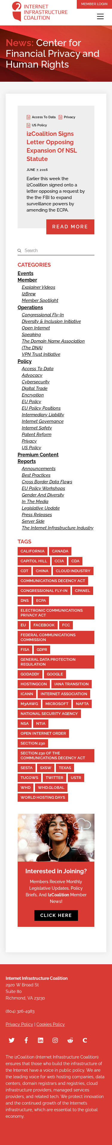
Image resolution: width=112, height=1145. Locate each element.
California (33, 551)
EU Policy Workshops (43, 488)
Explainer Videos (38, 287)
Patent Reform (36, 434)
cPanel (82, 590)
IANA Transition (71, 684)
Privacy (69, 117)
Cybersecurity (36, 382)
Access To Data (44, 117)
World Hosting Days (43, 797)
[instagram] (56, 1039)
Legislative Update (41, 508)
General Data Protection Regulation (48, 661)
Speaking (31, 334)
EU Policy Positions (41, 408)
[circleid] (85, 1039)
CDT (24, 571)
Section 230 (33, 743)
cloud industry (73, 571)
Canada (60, 551)
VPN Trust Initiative (41, 354)
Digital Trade (34, 388)
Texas (65, 768)
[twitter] (12, 1039)
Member (27, 280)
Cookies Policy (50, 1024)
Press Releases (37, 514)
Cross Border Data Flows (47, 482)
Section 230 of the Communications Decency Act (53, 755)
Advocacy (32, 375)
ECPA (41, 600)
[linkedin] (41, 1039)
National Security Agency (49, 713)
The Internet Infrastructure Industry (57, 528)
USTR (76, 777)
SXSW (45, 768)
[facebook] (26, 1039)
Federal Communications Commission (48, 637)
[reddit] (70, 1039)
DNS (25, 600)
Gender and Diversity (43, 495)
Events (25, 273)
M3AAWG (29, 703)
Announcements (39, 468)
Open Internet (36, 328)
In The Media (35, 501)
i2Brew (29, 294)
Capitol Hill (34, 561)
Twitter (54, 777)
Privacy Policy (19, 1024)
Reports (27, 461)
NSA (25, 723)
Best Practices (36, 475)
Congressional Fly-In (43, 315)
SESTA (27, 768)
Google (55, 674)
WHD (25, 787)
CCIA (59, 561)
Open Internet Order (43, 733)
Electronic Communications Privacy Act (52, 612)
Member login (94, 3)
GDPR (42, 649)
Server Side (33, 521)
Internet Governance (43, 421)
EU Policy (31, 401)
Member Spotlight (40, 300)
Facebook (44, 625)
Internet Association (64, 694)
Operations (30, 307)
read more (70, 227)
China (42, 571)
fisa (25, 649)
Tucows (29, 777)
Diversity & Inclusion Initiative (51, 321)
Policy (25, 361)
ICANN (27, 694)
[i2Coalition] (39, 12)
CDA (75, 561)
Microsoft (56, 703)
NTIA (40, 723)
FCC (66, 625)
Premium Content (38, 455)
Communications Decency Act (53, 580)
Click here (56, 915)
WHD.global (51, 787)
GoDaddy (30, 674)
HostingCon (34, 684)
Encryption (33, 395)
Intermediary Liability (43, 414)
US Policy (39, 125)
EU (23, 625)
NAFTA (82, 703)
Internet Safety (37, 428)
